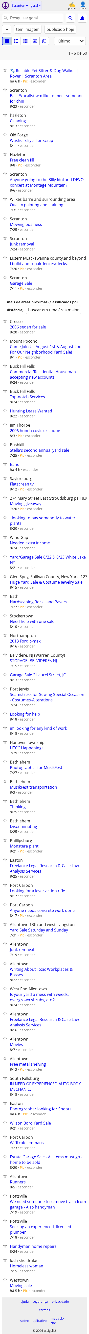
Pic (25, 81)
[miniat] (16, 41)
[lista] (6, 41)
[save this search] (82, 18)
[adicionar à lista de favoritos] (6, 70)
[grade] (25, 41)
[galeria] (35, 41)
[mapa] (44, 41)
